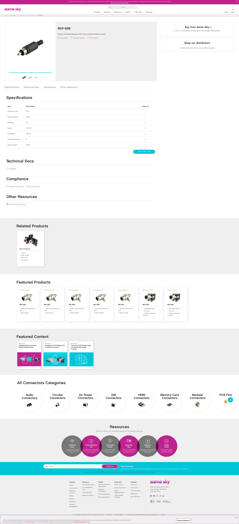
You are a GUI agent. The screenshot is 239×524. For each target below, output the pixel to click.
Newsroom (134, 493)
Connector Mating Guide (17, 204)
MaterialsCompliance (102, 490)
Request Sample (79, 38)
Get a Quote (94, 38)
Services (107, 12)
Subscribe (109, 466)
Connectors (22, 15)
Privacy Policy (150, 472)
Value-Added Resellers (118, 496)
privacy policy (119, 472)
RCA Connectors (31, 15)
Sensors (71, 498)
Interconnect (13, 15)
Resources (117, 12)
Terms (163, 514)
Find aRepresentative (119, 491)
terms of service (130, 472)
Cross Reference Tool (87, 488)
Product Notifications (16, 186)
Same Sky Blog (87, 492)
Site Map (109, 514)
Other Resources (69, 87)
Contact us (178, 31)
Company (149, 12)
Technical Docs (31, 87)
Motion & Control (72, 492)
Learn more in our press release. (119, 3)
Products (97, 12)
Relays (71, 496)
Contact (226, 12)
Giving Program (136, 490)
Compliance (50, 87)
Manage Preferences (80, 522)
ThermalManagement (73, 505)
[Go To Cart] (233, 9)
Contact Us (134, 487)
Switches (72, 501)
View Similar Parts (144, 151)
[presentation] (230, 399)
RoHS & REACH (34, 186)
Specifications (12, 87)
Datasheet (64, 38)
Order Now (138, 12)
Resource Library (87, 495)
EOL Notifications (104, 497)
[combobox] (123, 7)
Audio (71, 485)
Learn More (142, 472)
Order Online (118, 484)
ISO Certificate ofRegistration (104, 485)
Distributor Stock (120, 487)
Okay (236, 517)
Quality (127, 12)
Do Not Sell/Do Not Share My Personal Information (142, 514)
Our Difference (135, 496)
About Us (134, 484)
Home (6, 15)
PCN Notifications (104, 494)
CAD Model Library (88, 484)
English (233, 12)
